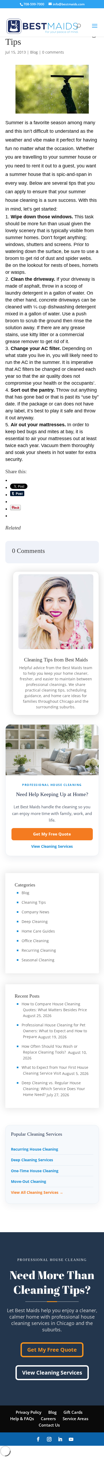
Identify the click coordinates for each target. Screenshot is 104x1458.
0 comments (53, 52)
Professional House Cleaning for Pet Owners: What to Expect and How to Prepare (54, 1030)
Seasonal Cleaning (38, 959)
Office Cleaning (35, 940)
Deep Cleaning (35, 921)
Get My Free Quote (52, 834)
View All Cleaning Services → (37, 1192)
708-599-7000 (33, 4)
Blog (34, 52)
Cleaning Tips (34, 902)
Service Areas (75, 1418)
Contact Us (49, 1425)
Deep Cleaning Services (32, 1159)
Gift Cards (72, 1412)
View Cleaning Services (52, 846)
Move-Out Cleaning (28, 1181)
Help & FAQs (22, 1418)
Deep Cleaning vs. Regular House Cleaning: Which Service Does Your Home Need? (53, 1088)
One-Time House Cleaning (34, 1170)
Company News (35, 911)
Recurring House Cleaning (34, 1149)
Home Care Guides (38, 931)
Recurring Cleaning (39, 950)
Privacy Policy (28, 1412)
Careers (48, 1418)
